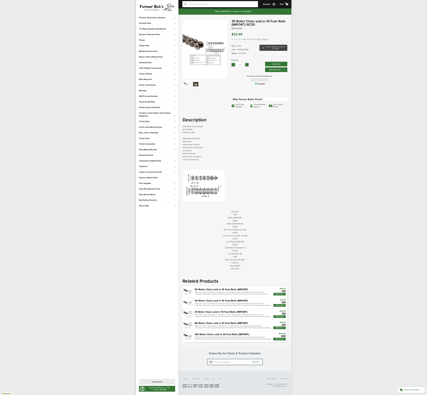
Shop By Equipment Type (149, 189)
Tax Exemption (196, 378)
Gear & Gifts (144, 206)
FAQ (219, 378)
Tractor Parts (144, 138)
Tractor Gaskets (145, 74)
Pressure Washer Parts (148, 177)
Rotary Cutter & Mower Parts (151, 57)
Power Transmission (147, 85)
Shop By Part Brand (147, 194)
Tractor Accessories (147, 144)
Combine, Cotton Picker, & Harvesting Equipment (154, 114)
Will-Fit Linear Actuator (148, 96)
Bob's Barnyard (145, 79)
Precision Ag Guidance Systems (152, 17)
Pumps (142, 40)
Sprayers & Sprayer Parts (149, 34)
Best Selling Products (148, 200)
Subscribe (256, 362)
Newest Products (146, 155)
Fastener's (143, 166)
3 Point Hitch (144, 121)
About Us (205, 378)
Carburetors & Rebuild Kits (150, 161)
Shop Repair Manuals (148, 149)
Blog (213, 378)
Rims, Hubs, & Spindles (148, 133)
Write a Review (262, 39)
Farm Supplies (145, 183)
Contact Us (185, 378)
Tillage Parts (144, 45)
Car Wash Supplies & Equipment (152, 29)
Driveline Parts (145, 23)
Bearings (142, 90)
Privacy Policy (283, 378)
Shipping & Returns (271, 378)
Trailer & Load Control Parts (150, 172)
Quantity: (235, 60)
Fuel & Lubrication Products (150, 127)
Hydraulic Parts (145, 62)
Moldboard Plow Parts (148, 51)
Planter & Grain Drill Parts (149, 107)
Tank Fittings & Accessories (150, 68)
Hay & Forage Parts (147, 102)
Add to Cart (280, 294)
